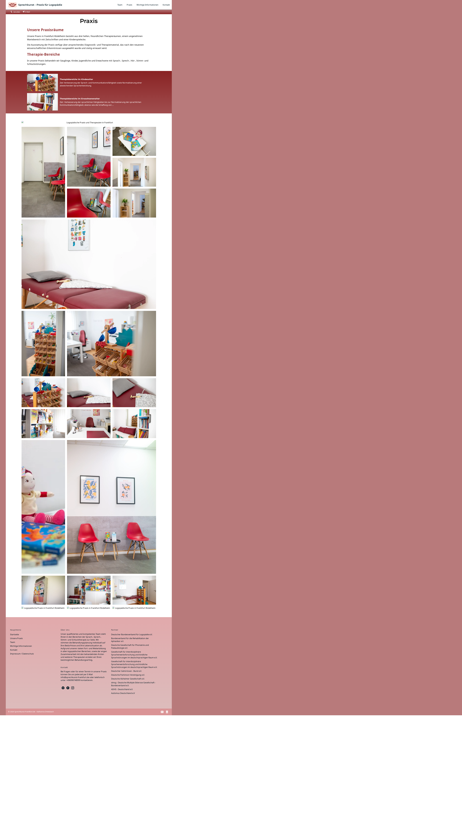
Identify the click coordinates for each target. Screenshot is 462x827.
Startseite (14, 634)
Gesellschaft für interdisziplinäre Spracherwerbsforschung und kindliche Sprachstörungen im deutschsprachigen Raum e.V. (134, 654)
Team (119, 4)
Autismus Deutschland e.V (123, 693)
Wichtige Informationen (147, 4)
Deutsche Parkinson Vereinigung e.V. (128, 675)
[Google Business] (63, 687)
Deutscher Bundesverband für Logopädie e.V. (131, 634)
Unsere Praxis (16, 638)
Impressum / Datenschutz (22, 653)
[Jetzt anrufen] (167, 711)
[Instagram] (72, 687)
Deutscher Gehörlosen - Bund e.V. (126, 671)
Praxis (129, 4)
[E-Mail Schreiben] (162, 711)
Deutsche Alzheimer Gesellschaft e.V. (128, 678)
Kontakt (166, 4)
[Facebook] (67, 687)
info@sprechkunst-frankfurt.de (75, 677)
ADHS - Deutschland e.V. (122, 689)
